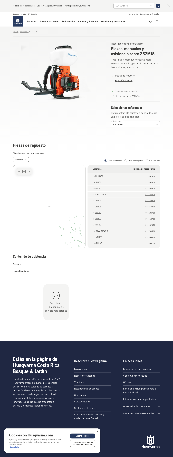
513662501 (150, 189)
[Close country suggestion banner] (168, 5)
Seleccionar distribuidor (150, 14)
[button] (31, 21)
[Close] (98, 431)
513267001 (150, 207)
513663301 (150, 237)
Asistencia (133, 14)
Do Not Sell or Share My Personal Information (82, 443)
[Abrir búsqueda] (144, 21)
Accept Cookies (82, 436)
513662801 (150, 225)
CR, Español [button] (32, 14)
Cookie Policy (15, 447)
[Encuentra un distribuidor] (150, 21)
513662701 (150, 219)
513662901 (150, 201)
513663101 (150, 243)
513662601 (150, 182)
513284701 (150, 213)
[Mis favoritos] (157, 21)
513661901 (150, 176)
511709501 (150, 231)
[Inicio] (18, 21)
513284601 (150, 195)
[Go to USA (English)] (158, 6)
